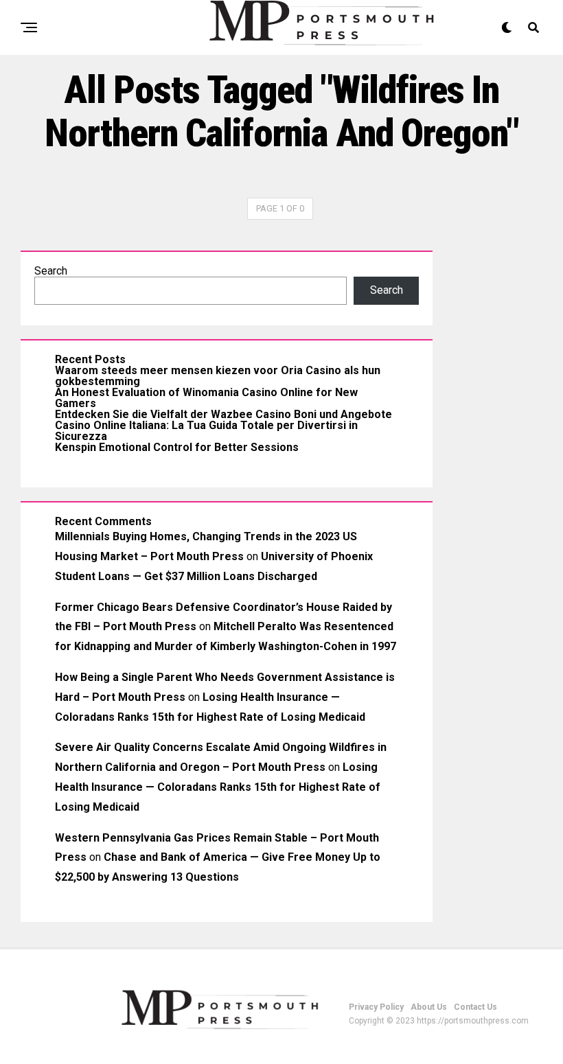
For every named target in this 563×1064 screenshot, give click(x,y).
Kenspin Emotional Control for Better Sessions (177, 447)
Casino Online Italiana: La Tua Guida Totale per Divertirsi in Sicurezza (206, 431)
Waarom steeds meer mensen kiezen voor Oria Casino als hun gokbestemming (217, 376)
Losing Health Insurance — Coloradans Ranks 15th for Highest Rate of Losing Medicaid (217, 787)
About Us (429, 1007)
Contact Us (475, 1007)
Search (50, 270)
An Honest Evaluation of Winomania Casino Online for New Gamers (206, 398)
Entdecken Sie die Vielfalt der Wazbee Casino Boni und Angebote (223, 414)
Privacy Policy (376, 1007)
